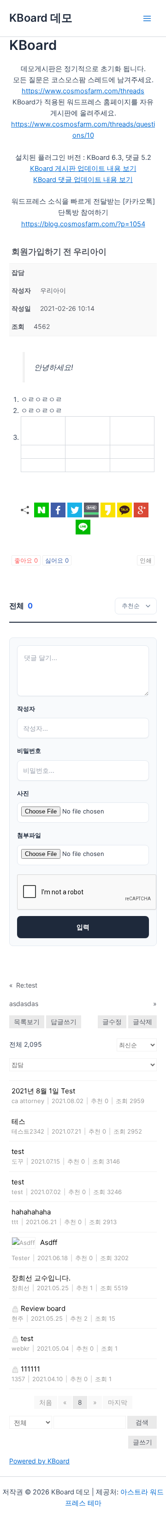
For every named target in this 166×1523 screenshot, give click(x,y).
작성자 (26, 708)
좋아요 (26, 560)
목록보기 (27, 1021)
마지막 (117, 1402)
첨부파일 (29, 835)
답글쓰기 (64, 1021)
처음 (45, 1402)
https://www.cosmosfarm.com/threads (83, 91)
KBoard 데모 (40, 17)
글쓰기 (142, 1442)
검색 (142, 1422)
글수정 (112, 1021)
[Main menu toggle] (147, 18)
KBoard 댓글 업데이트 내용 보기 (83, 180)
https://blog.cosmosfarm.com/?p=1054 (83, 224)
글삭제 (142, 1021)
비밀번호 (29, 750)
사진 (23, 793)
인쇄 (146, 560)
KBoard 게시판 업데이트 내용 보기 (83, 168)
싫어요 (57, 560)
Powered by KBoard (39, 1461)
